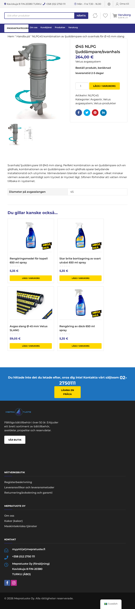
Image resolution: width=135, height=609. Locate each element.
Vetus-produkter (105, 103)
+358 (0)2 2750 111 (55, 3)
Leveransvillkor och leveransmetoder (29, 487)
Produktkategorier (17, 28)
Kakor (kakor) (13, 521)
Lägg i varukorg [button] (31, 278)
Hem (11, 36)
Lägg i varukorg (104, 86)
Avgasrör (96, 99)
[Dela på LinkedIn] (103, 112)
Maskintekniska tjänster (20, 526)
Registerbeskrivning (18, 482)
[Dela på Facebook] (78, 112)
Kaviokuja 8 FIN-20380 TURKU (23, 3)
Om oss (33, 27)
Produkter (60, 27)
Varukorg (124, 14)
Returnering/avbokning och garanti (28, 492)
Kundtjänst (46, 27)
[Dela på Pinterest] (95, 112)
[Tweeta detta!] (87, 112)
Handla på (23, 36)
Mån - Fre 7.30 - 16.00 (89, 3)
